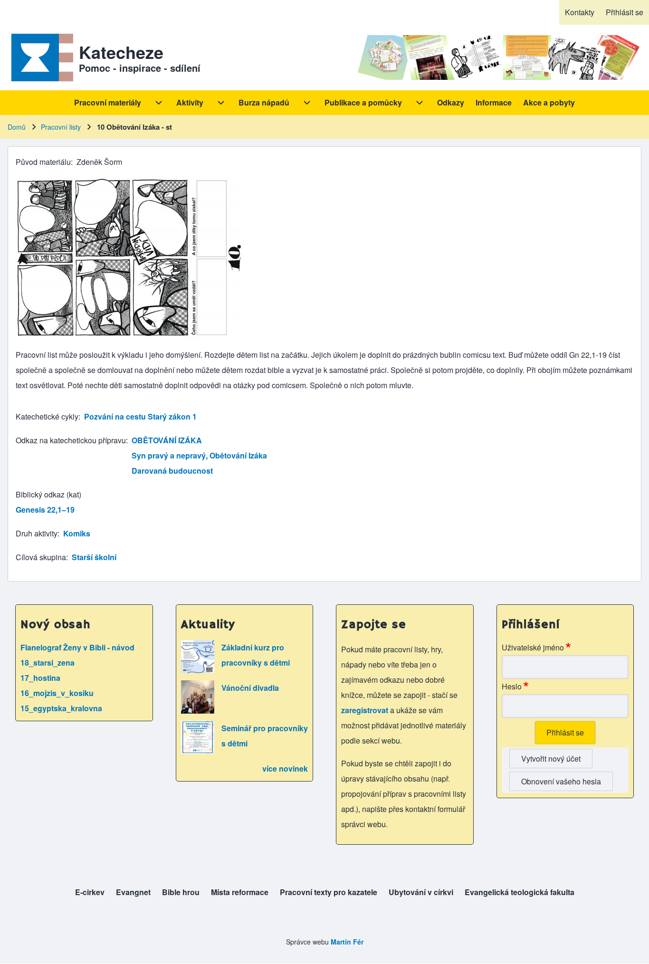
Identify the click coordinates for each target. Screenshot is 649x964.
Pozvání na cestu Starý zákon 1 (140, 416)
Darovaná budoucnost (172, 470)
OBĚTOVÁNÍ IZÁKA (167, 440)
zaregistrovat (365, 710)
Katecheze (121, 51)
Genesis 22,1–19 (45, 509)
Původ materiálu (43, 161)
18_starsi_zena (47, 662)
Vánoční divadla (250, 687)
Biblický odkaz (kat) (48, 494)
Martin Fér (347, 941)
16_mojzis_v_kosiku (57, 692)
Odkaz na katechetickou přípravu (71, 440)
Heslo (512, 686)
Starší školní (94, 557)
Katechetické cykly (47, 416)
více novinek (285, 768)
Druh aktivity (36, 533)
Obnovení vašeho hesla (561, 781)
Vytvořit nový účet (551, 758)
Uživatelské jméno (533, 647)
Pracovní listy (61, 127)
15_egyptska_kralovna (61, 708)
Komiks (76, 533)
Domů (17, 127)
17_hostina (40, 677)
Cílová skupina (41, 557)
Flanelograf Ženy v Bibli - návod (77, 647)
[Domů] (40, 57)
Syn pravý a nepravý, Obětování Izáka (199, 455)
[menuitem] (579, 12)
